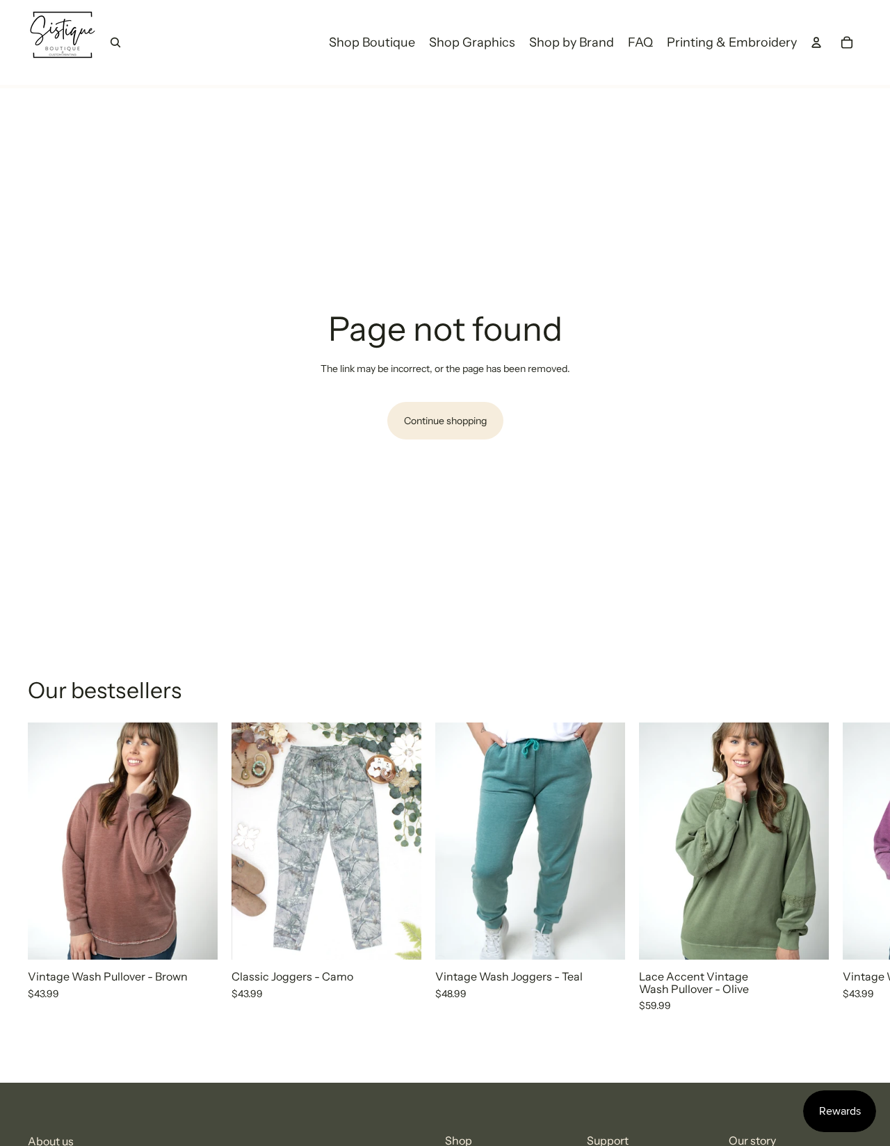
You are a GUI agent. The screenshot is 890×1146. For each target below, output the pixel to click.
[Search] (115, 42)
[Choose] (196, 938)
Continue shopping (445, 420)
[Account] (816, 42)
